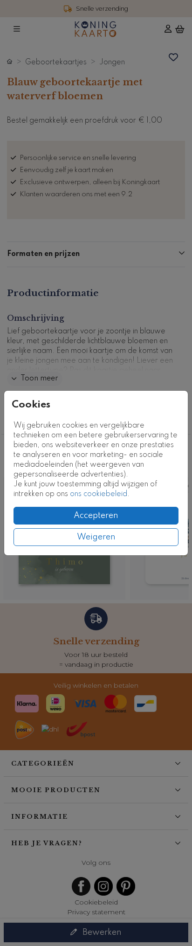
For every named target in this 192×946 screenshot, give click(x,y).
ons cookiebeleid (98, 494)
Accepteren (96, 515)
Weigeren (96, 537)
